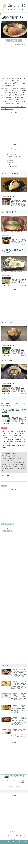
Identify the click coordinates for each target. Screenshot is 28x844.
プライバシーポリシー (21, 837)
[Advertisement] (14, 62)
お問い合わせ (14, 839)
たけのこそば (10, 162)
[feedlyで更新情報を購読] (8, 531)
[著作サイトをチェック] (2, 531)
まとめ (8, 164)
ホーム (7, 835)
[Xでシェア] (7, 40)
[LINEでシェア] (17, 40)
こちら (8, 447)
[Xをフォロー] (5, 531)
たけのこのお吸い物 (11, 154)
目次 (12, 149)
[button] (20, 40)
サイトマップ (7, 837)
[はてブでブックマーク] (14, 40)
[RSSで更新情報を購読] (10, 531)
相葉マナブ (5, 486)
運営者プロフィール (20, 835)
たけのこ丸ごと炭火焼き (12, 152)
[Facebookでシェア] (10, 40)
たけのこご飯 (10, 160)
